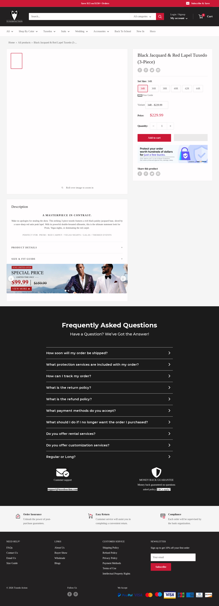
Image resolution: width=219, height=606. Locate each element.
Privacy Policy (110, 558)
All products (24, 42)
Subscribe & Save (200, 3)
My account (177, 18)
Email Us (11, 558)
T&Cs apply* (164, 489)
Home (11, 42)
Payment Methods (112, 563)
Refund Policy (110, 552)
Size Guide (12, 563)
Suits (63, 31)
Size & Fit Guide (23, 259)
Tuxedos (47, 31)
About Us (59, 547)
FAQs (9, 547)
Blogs (57, 563)
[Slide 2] (68, 290)
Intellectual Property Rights (116, 573)
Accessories (99, 31)
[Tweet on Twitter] (152, 69)
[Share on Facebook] (140, 69)
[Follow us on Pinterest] (75, 594)
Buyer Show (61, 552)
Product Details (24, 247)
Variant (141, 104)
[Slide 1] (66, 291)
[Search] (160, 16)
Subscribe (161, 566)
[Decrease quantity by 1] (153, 126)
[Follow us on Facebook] (69, 594)
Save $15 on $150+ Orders (95, 3)
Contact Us (12, 552)
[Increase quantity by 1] (170, 126)
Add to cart (154, 137)
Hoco (153, 31)
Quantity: (143, 126)
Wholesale (60, 558)
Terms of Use (109, 568)
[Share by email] (158, 69)
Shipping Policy (111, 547)
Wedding (79, 31)
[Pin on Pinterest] (146, 69)
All (8, 31)
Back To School (123, 31)
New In (140, 31)
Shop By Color (26, 31)
